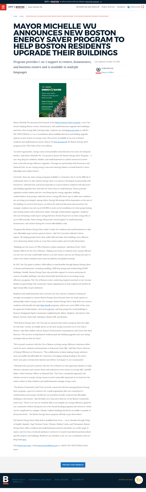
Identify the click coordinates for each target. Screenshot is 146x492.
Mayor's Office (108, 72)
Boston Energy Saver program (67, 123)
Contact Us (17, 482)
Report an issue (126, 479)
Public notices (108, 7)
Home (15, 16)
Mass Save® (45, 305)
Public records (62, 479)
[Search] (141, 7)
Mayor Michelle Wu (35, 7)
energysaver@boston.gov (47, 446)
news (22, 16)
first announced (60, 142)
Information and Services (87, 7)
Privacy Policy (18, 479)
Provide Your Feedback (73, 465)
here (24, 440)
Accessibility (78, 479)
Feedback (121, 7)
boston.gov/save (72, 130)
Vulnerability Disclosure (40, 479)
